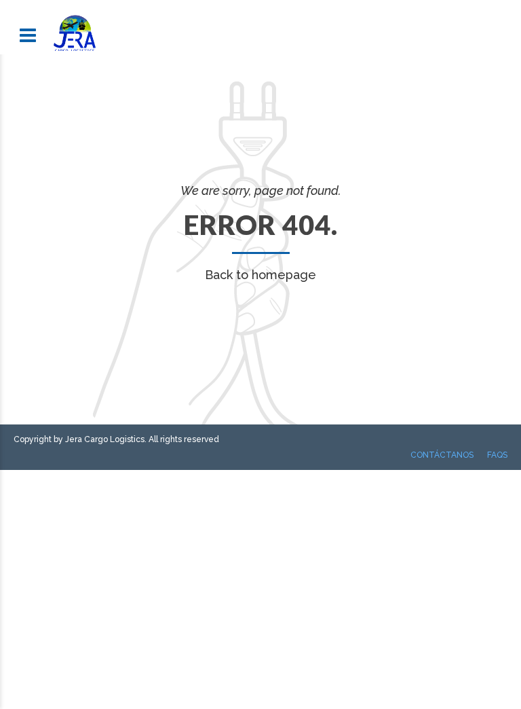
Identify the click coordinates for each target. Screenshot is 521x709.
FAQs (497, 455)
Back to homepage (260, 275)
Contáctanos (442, 455)
